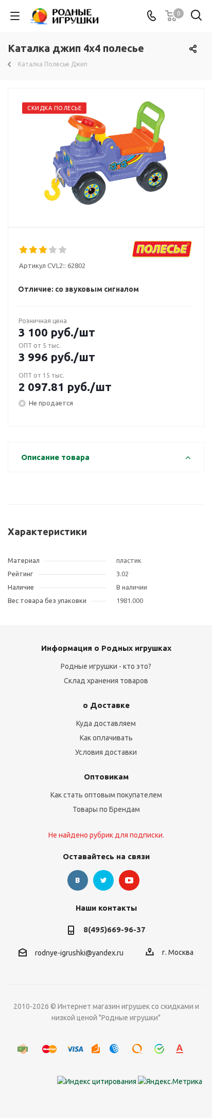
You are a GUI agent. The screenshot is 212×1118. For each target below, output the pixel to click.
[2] (34, 250)
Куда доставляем (106, 723)
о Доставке (106, 705)
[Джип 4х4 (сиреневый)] (106, 153)
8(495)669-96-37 (114, 929)
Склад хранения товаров (106, 681)
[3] (43, 250)
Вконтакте (77, 880)
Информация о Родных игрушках (106, 648)
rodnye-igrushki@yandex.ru (79, 953)
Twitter (103, 880)
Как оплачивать (106, 738)
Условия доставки (106, 752)
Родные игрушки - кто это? (106, 666)
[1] (24, 250)
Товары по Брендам (106, 809)
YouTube (129, 880)
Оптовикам (106, 776)
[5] (63, 250)
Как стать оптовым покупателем (106, 795)
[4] (53, 250)
